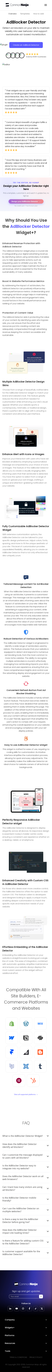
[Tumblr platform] (40, 1066)
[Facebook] (29, 1308)
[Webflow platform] (11, 1038)
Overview (12, 13)
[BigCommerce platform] (26, 1052)
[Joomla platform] (26, 1066)
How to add (38, 13)
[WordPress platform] (26, 1023)
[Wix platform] (40, 1023)
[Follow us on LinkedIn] (10, 1308)
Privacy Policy (36, 1357)
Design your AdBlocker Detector (26, 201)
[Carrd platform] (11, 1066)
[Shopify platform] (11, 1023)
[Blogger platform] (40, 1052)
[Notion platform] (26, 1038)
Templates (25, 13)
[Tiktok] (35, 1308)
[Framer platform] (11, 1052)
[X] (41, 1308)
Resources (10, 1343)
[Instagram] (23, 1308)
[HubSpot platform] (33, 1080)
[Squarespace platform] (40, 1038)
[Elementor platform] (19, 1080)
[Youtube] (16, 1308)
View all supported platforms (25, 1094)
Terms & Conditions (18, 1357)
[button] (41, 1296)
